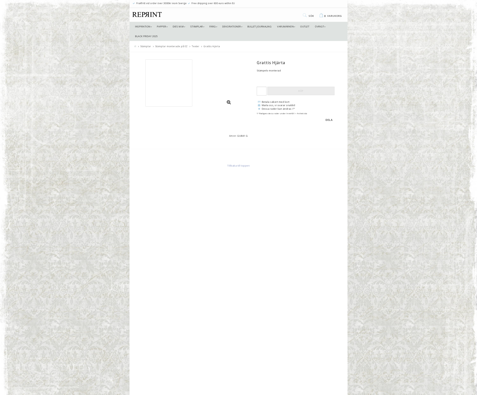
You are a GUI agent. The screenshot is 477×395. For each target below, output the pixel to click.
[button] (228, 102)
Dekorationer (231, 26)
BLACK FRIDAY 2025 (146, 36)
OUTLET (304, 26)
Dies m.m (178, 26)
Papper (161, 26)
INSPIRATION (142, 26)
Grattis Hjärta (211, 46)
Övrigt (319, 26)
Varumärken (285, 26)
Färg (212, 26)
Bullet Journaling (259, 26)
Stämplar (196, 26)
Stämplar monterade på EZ (171, 46)
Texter (195, 46)
